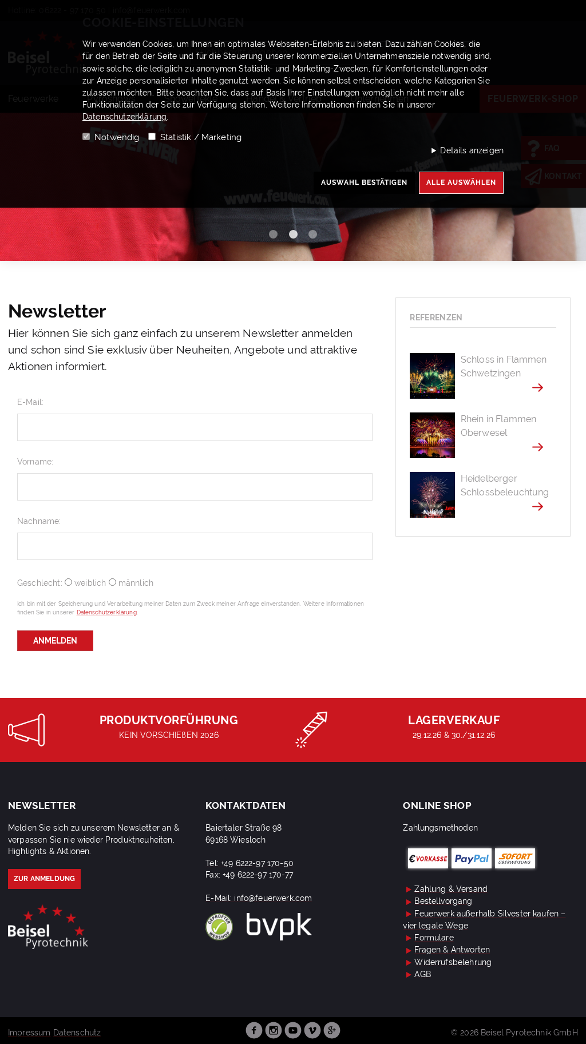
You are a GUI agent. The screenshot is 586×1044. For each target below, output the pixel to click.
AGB (422, 974)
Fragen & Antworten (452, 949)
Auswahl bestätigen (364, 182)
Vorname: (35, 461)
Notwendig (116, 137)
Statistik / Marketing (200, 137)
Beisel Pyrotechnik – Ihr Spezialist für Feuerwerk (48, 927)
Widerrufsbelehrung (453, 962)
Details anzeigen (472, 150)
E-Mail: (30, 402)
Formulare (433, 937)
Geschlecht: (41, 583)
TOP (567, 1029)
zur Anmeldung (44, 879)
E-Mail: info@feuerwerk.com (258, 898)
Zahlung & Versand (451, 889)
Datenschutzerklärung (124, 116)
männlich (135, 583)
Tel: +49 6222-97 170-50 (249, 863)
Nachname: (39, 521)
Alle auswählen (461, 182)
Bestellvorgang (443, 901)
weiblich (90, 583)
